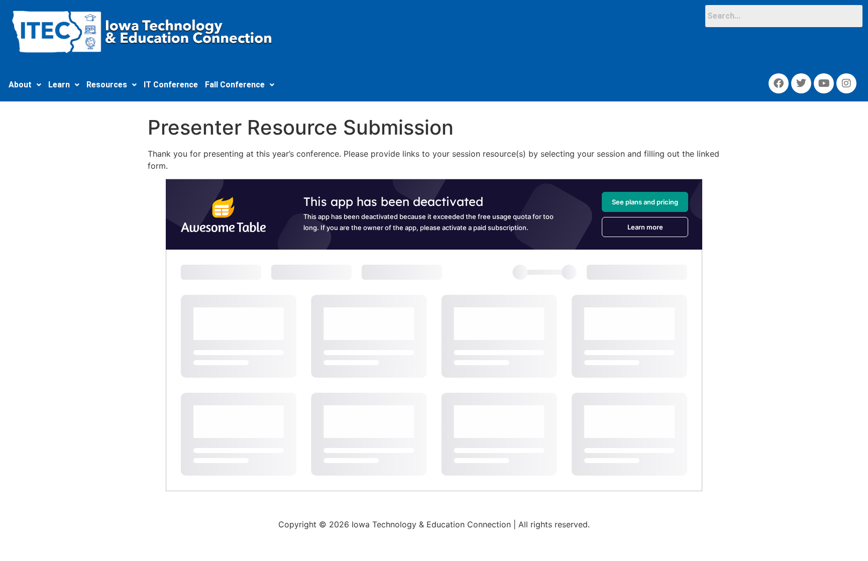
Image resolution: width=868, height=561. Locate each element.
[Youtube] (824, 83)
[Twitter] (801, 83)
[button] (25, 84)
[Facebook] (779, 83)
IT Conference (171, 84)
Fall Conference (235, 84)
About (20, 84)
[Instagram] (846, 83)
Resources (106, 84)
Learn (59, 84)
